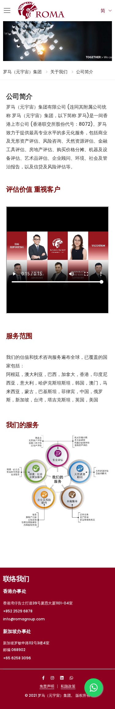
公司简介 (84, 72)
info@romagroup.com (24, 619)
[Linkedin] (61, 678)
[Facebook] (43, 678)
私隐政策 (68, 686)
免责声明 (47, 686)
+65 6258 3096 (17, 658)
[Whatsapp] (71, 678)
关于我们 (58, 72)
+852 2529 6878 (18, 611)
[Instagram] (52, 678)
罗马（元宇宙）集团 (22, 72)
